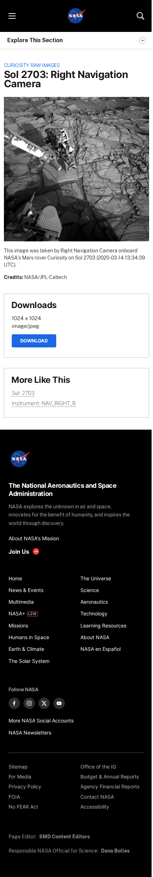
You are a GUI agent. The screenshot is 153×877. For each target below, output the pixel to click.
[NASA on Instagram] (29, 703)
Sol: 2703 (23, 393)
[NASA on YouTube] (59, 703)
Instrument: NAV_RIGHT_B (44, 403)
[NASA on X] (44, 703)
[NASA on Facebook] (14, 703)
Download (34, 340)
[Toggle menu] (12, 16)
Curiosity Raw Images (32, 65)
